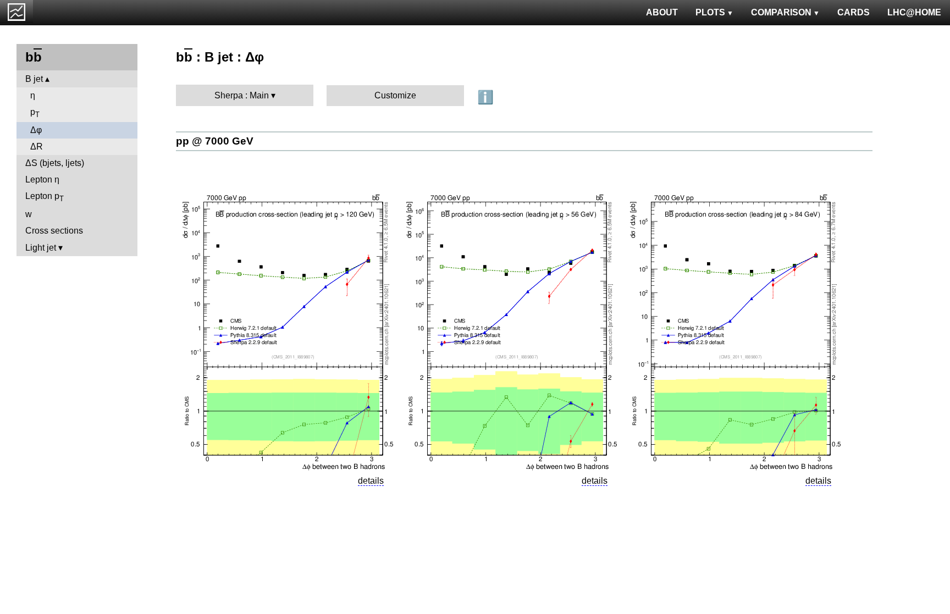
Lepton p (44, 197)
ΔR (36, 146)
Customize (395, 95)
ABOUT (662, 12)
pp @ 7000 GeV (214, 141)
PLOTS (710, 12)
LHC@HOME (914, 12)
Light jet (40, 247)
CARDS (853, 12)
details (371, 480)
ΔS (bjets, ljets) (54, 163)
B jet (34, 79)
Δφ (36, 130)
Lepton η (42, 179)
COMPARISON (781, 12)
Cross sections (54, 230)
